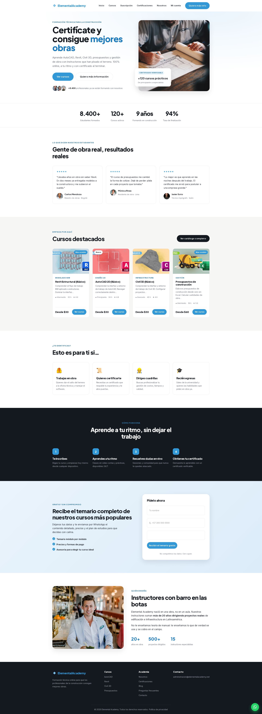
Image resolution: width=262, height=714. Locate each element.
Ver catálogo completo (193, 238)
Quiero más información (94, 76)
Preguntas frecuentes (149, 690)
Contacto (143, 695)
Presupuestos (110, 690)
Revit (106, 681)
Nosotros (161, 5)
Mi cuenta (176, 5)
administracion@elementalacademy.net (191, 677)
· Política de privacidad (158, 709)
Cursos (112, 5)
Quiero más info (197, 5)
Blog (141, 686)
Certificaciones (145, 5)
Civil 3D (107, 686)
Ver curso (79, 312)
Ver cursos (63, 76)
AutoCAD (108, 677)
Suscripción (126, 5)
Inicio (101, 5)
